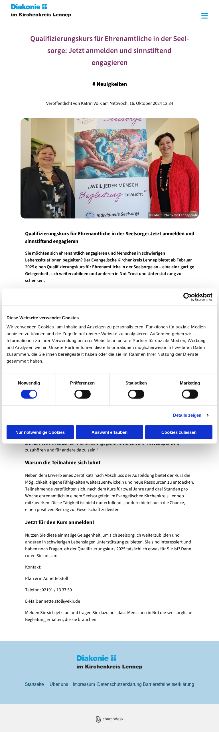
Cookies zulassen (178, 432)
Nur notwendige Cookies (40, 432)
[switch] (82, 394)
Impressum (84, 684)
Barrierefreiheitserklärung (168, 684)
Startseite (34, 684)
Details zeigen (187, 415)
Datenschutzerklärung (119, 684)
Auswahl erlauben (109, 432)
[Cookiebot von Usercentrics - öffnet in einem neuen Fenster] (187, 297)
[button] (144, 16)
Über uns (59, 684)
